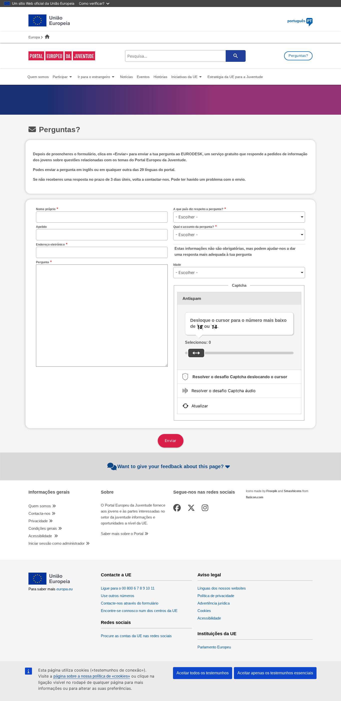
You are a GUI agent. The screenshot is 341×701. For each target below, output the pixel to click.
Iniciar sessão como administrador (56, 543)
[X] (192, 508)
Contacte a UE (116, 575)
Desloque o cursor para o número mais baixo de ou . (238, 323)
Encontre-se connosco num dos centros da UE (139, 611)
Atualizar (199, 405)
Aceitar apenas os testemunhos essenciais (275, 673)
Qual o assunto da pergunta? (193, 227)
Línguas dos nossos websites (221, 588)
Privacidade (38, 521)
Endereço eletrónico (50, 244)
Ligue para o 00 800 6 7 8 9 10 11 (128, 588)
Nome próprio (45, 209)
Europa (34, 37)
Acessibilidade (40, 536)
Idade (177, 264)
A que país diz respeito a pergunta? (198, 209)
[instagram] (206, 508)
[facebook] (178, 508)
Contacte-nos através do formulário (129, 603)
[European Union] (49, 583)
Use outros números (117, 596)
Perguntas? (298, 56)
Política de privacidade (215, 596)
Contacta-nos (39, 513)
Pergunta (42, 262)
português (299, 21)
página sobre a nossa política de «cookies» (91, 676)
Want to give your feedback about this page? (170, 466)
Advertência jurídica (213, 603)
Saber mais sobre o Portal (122, 533)
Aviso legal (209, 575)
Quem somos (39, 506)
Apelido (41, 227)
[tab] (239, 376)
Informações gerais (49, 492)
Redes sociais (116, 622)
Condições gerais (42, 528)
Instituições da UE (216, 633)
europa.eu (64, 589)
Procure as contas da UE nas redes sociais (136, 636)
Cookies (204, 611)
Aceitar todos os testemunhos (202, 673)
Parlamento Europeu (214, 647)
